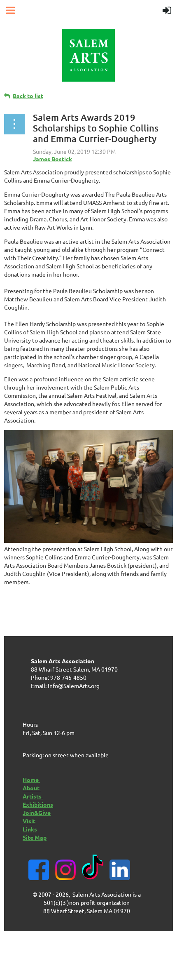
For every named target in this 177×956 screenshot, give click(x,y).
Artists (33, 796)
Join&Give (37, 812)
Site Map (35, 837)
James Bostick (52, 158)
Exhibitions (38, 804)
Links (30, 829)
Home (31, 779)
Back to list (28, 95)
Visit (29, 820)
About (32, 788)
